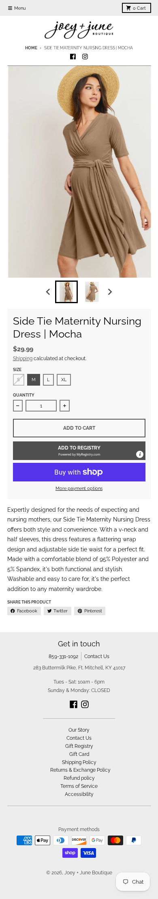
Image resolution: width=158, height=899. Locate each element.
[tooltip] (139, 454)
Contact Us (96, 656)
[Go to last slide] (49, 292)
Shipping (22, 358)
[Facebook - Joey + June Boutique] (73, 56)
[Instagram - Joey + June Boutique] (85, 56)
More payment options (79, 488)
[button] (79, 450)
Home (31, 48)
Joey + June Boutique (88, 872)
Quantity (23, 395)
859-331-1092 (63, 656)
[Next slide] (110, 292)
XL (63, 379)
